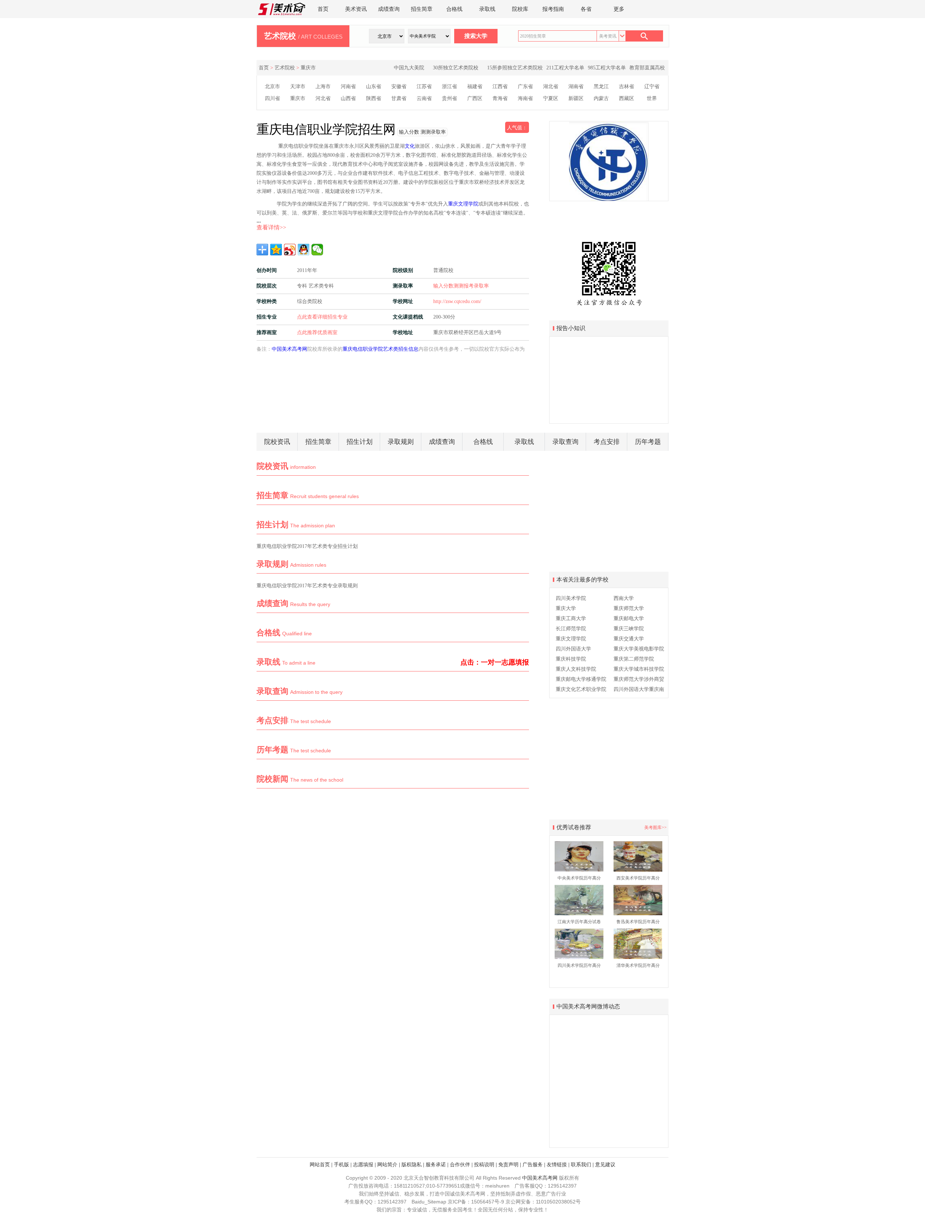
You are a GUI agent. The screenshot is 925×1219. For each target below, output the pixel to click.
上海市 (323, 86)
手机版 (341, 1164)
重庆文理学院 (463, 204)
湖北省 (550, 86)
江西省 (500, 86)
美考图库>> (655, 827)
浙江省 (449, 86)
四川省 (272, 98)
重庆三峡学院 (629, 628)
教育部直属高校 (647, 67)
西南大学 (624, 598)
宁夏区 (550, 98)
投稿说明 (484, 1164)
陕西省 (373, 98)
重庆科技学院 (571, 659)
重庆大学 (566, 608)
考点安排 (607, 441)
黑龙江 (601, 86)
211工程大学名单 (565, 67)
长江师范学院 (571, 628)
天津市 (297, 86)
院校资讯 (277, 441)
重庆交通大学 (629, 638)
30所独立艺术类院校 (455, 67)
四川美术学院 (571, 598)
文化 (410, 146)
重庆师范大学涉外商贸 (639, 679)
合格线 (454, 9)
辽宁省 (651, 86)
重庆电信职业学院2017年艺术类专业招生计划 (307, 546)
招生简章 (422, 9)
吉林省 (626, 86)
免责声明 (508, 1164)
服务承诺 (436, 1164)
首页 (323, 9)
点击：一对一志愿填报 (494, 662)
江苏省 (424, 86)
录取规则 (401, 441)
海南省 (525, 98)
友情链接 (557, 1164)
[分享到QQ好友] (303, 249)
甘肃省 (398, 98)
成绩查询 (389, 9)
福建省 (474, 86)
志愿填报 (363, 1164)
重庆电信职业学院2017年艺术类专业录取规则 (307, 585)
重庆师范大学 (629, 608)
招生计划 (360, 441)
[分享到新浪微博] (290, 249)
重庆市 (297, 98)
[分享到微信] (317, 249)
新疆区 (576, 98)
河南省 (348, 86)
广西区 (474, 98)
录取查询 (565, 441)
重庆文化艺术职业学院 (581, 689)
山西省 (348, 98)
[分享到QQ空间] (276, 249)
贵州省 (449, 98)
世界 (652, 98)
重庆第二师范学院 (634, 659)
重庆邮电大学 (629, 618)
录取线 (487, 9)
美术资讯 (356, 9)
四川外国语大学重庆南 (639, 689)
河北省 (323, 98)
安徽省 (398, 86)
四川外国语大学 (573, 649)
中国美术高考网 (289, 349)
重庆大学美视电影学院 (639, 649)
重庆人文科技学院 (576, 669)
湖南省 (576, 86)
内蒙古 (601, 98)
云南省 (424, 98)
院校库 (520, 9)
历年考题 (648, 441)
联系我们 (581, 1164)
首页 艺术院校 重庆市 (287, 67)
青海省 (500, 98)
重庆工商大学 (571, 618)
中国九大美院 (409, 67)
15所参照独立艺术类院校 (515, 67)
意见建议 (605, 1164)
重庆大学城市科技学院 (639, 669)
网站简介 (387, 1164)
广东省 (525, 86)
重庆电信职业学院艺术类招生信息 (380, 349)
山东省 (373, 86)
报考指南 (553, 9)
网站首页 (320, 1164)
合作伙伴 (460, 1164)
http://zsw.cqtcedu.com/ (457, 301)
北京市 (272, 86)
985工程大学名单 (607, 67)
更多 (619, 9)
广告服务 (532, 1164)
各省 (586, 9)
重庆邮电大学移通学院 (581, 679)
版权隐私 (411, 1164)
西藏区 (626, 98)
